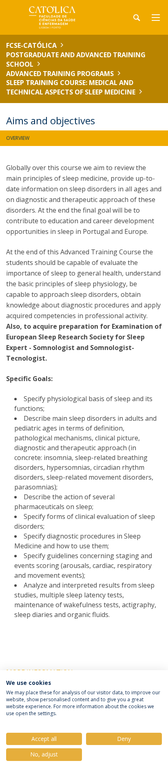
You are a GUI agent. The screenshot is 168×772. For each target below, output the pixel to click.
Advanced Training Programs (60, 73)
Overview (17, 138)
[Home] (57, 17)
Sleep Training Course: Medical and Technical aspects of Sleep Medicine (70, 87)
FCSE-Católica (31, 45)
